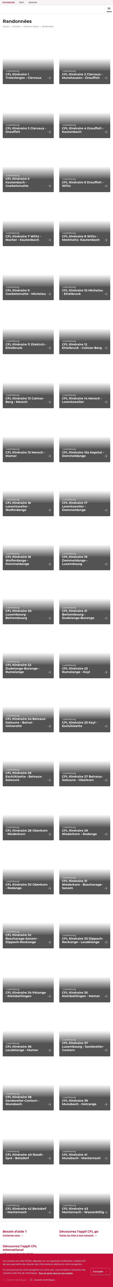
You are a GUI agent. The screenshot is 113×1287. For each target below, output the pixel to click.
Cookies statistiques (44, 1279)
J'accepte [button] (98, 1271)
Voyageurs (8, 2)
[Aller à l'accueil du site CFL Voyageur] (11, 9)
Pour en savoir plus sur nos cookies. (56, 1273)
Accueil (6, 26)
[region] (56, 1270)
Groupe (33, 2)
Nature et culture (31, 26)
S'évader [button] (16, 26)
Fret (21, 2)
